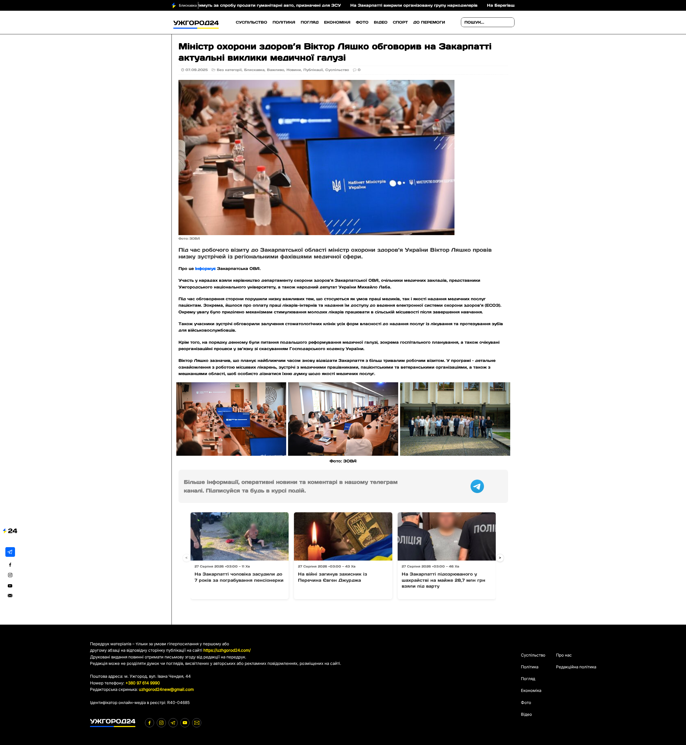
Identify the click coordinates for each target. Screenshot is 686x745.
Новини (293, 70)
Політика (284, 22)
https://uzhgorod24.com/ (227, 650)
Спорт (400, 22)
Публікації (313, 70)
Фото (362, 22)
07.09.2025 (196, 70)
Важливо (275, 70)
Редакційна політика (576, 666)
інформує (205, 268)
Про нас (564, 655)
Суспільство (251, 22)
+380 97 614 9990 (142, 682)
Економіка (337, 22)
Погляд (310, 22)
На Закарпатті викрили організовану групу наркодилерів (371, 5)
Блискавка (254, 70)
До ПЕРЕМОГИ (429, 22)
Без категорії (229, 70)
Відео (380, 22)
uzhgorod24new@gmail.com (166, 689)
